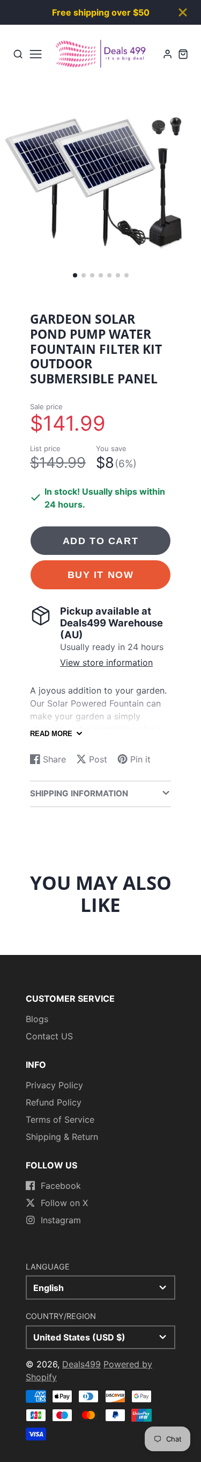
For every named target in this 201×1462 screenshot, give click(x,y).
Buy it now (101, 574)
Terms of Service (60, 1119)
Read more (51, 734)
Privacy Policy (54, 1085)
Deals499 (81, 1364)
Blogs (37, 1019)
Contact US (49, 1036)
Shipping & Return (62, 1136)
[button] (75, 275)
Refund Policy (53, 1102)
